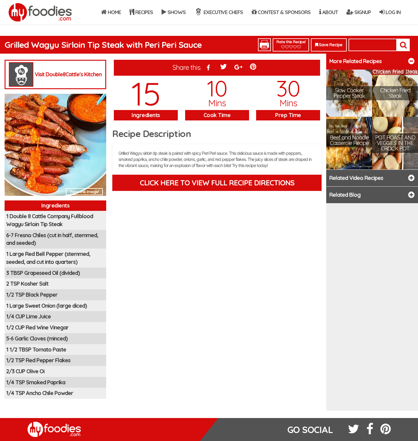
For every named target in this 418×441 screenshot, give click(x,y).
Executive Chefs (222, 12)
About (329, 12)
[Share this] (208, 68)
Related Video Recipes (356, 177)
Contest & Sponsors (283, 12)
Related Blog (344, 194)
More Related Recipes (355, 61)
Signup (362, 12)
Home (113, 12)
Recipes (143, 12)
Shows (176, 12)
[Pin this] (253, 68)
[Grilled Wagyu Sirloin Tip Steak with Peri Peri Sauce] (55, 146)
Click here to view (217, 182)
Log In (392, 12)
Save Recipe (330, 45)
